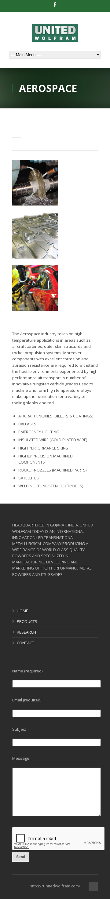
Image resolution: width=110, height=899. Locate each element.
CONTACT (25, 643)
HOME (22, 610)
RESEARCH (26, 632)
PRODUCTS (27, 621)
